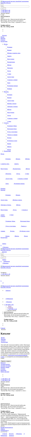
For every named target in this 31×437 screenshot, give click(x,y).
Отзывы (3, 368)
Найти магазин (5, 371)
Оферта (3, 429)
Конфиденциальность (7, 427)
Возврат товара (5, 367)
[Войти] (1, 279)
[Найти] (4, 8)
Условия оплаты (5, 364)
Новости (3, 362)
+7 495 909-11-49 (5, 10)
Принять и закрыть (6, 361)
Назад (9, 306)
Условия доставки (6, 365)
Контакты (3, 370)
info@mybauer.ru (5, 16)
